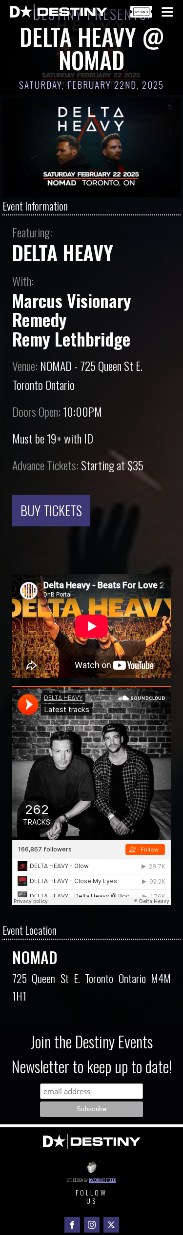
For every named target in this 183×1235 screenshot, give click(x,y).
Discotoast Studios (102, 1180)
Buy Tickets (51, 510)
